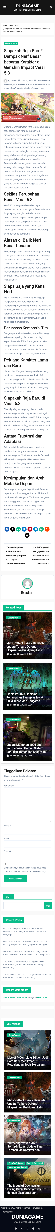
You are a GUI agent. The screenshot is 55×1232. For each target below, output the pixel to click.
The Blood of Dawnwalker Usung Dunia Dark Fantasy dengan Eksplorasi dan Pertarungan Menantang (24, 964)
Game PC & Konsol (35, 1163)
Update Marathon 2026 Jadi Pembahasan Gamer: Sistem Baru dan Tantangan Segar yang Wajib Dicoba (26, 750)
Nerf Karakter (17, 88)
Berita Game (44, 80)
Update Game (11, 43)
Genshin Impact (29, 84)
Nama (7, 825)
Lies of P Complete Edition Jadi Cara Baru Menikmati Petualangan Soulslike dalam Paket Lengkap (25, 931)
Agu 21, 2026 (26, 654)
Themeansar (7, 1211)
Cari (8, 896)
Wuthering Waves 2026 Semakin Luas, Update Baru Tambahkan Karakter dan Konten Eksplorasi (25, 1148)
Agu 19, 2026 (26, 755)
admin (14, 80)
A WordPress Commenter (15, 997)
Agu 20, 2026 (26, 705)
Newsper (36, 1207)
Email (7, 838)
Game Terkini (14, 1035)
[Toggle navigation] (5, 7)
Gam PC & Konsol (16, 1163)
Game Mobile (14, 1120)
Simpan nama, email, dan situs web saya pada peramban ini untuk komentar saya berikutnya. (25, 869)
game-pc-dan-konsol (18, 1167)
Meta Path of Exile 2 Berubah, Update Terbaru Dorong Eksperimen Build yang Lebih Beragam (25, 648)
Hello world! (42, 997)
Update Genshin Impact (35, 88)
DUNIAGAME (27, 5)
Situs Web (8, 851)
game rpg (16, 84)
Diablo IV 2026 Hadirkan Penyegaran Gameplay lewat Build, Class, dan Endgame (24, 697)
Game (8, 84)
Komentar (9, 785)
